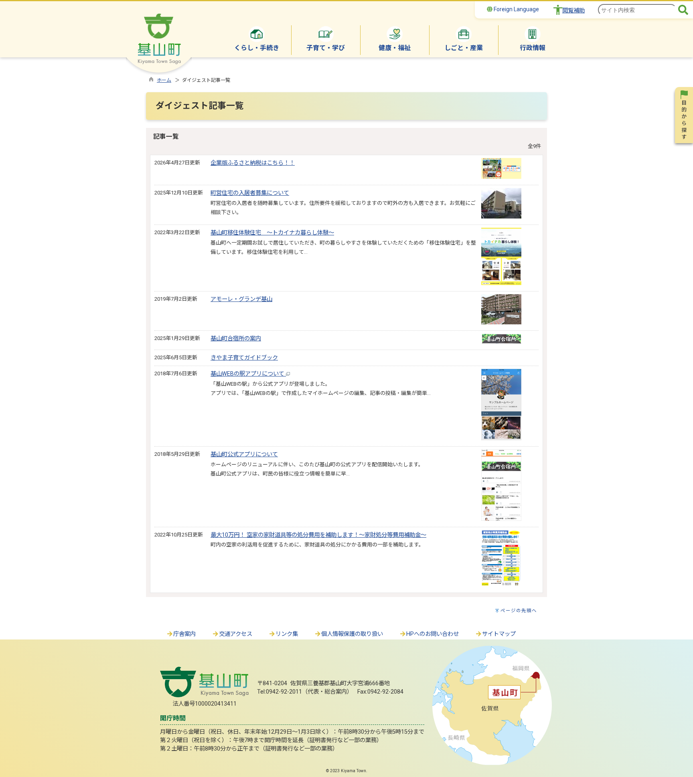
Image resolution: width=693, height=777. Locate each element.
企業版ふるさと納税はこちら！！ (253, 163)
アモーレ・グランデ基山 (241, 299)
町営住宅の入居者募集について (250, 193)
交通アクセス (235, 634)
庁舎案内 (184, 634)
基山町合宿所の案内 (236, 338)
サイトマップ (499, 634)
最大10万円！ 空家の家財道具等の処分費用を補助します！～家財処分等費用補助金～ (318, 535)
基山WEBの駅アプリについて (248, 373)
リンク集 (287, 634)
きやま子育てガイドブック (244, 357)
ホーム (164, 80)
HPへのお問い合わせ (432, 634)
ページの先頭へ (518, 610)
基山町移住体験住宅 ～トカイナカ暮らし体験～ (272, 232)
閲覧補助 (573, 10)
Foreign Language (515, 9)
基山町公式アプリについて (244, 454)
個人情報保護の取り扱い (352, 634)
